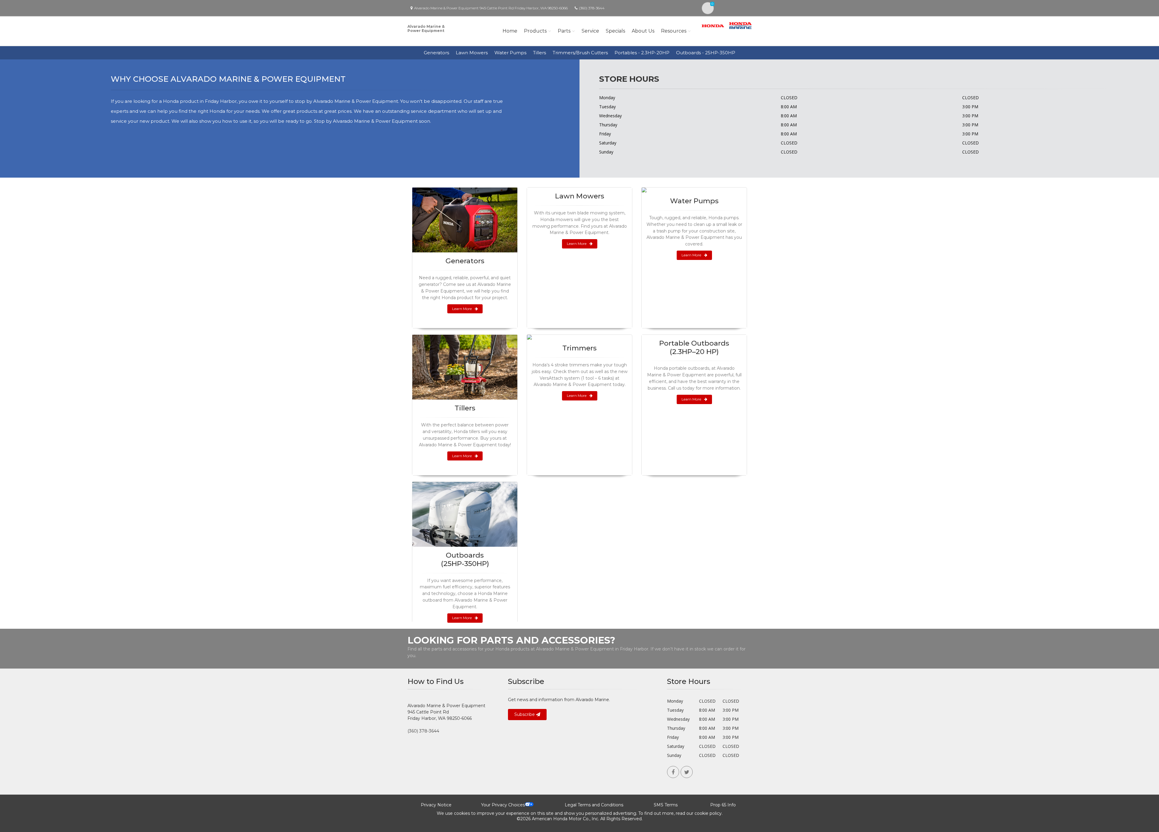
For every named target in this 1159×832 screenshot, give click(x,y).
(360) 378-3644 (592, 8)
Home (510, 31)
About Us (643, 31)
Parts (564, 31)
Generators (436, 52)
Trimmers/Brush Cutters (580, 52)
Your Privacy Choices (503, 805)
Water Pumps (510, 52)
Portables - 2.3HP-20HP (642, 52)
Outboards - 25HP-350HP (705, 52)
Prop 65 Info (723, 805)
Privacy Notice (436, 805)
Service (590, 31)
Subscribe (525, 714)
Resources (673, 31)
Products (535, 31)
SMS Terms (666, 805)
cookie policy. (708, 813)
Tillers (539, 52)
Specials (615, 31)
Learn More (462, 308)
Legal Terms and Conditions (594, 805)
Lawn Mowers (472, 52)
